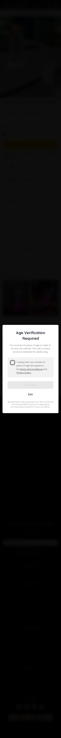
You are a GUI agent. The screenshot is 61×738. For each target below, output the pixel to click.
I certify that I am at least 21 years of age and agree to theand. (31, 367)
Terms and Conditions (31, 369)
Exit (30, 394)
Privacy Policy (24, 372)
